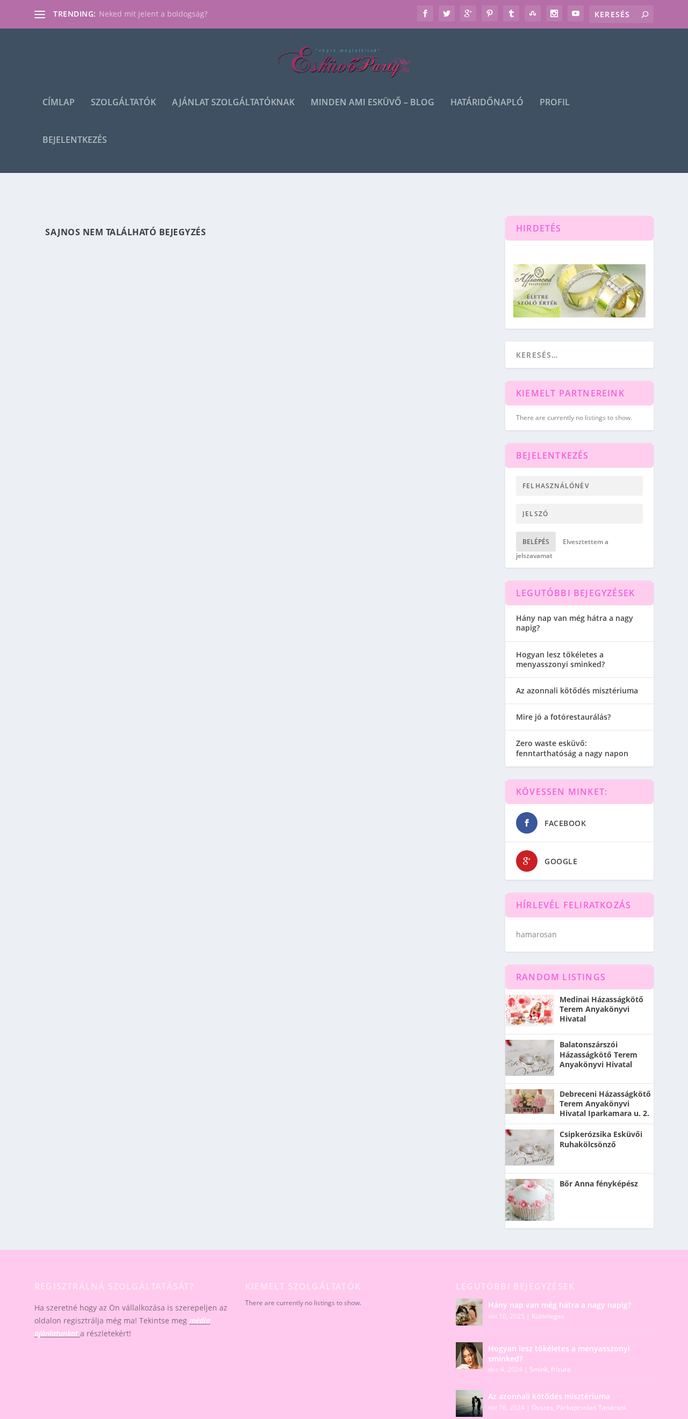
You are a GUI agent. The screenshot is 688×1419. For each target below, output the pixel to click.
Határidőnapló (487, 103)
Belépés (535, 541)
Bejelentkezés (74, 140)
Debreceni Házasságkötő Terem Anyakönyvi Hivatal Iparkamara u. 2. (605, 1103)
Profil (555, 103)
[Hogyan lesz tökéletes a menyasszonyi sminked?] (469, 1355)
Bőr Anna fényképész (599, 1184)
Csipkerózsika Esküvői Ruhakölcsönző (601, 1139)
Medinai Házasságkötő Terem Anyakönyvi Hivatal (601, 1009)
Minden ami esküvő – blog (372, 103)
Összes (542, 1407)
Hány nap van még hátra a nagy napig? (574, 623)
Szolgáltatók (123, 103)
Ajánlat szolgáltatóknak (233, 103)
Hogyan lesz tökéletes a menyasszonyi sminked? (560, 659)
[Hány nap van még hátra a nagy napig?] (469, 1312)
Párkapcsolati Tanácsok (591, 1407)
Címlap (58, 103)
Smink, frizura (550, 1369)
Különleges (548, 1316)
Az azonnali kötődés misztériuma (577, 690)
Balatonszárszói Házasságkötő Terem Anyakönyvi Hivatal (598, 1054)
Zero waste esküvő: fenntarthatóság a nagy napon (572, 748)
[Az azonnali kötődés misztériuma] (469, 1403)
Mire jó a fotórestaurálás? (563, 717)
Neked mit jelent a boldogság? (153, 14)
